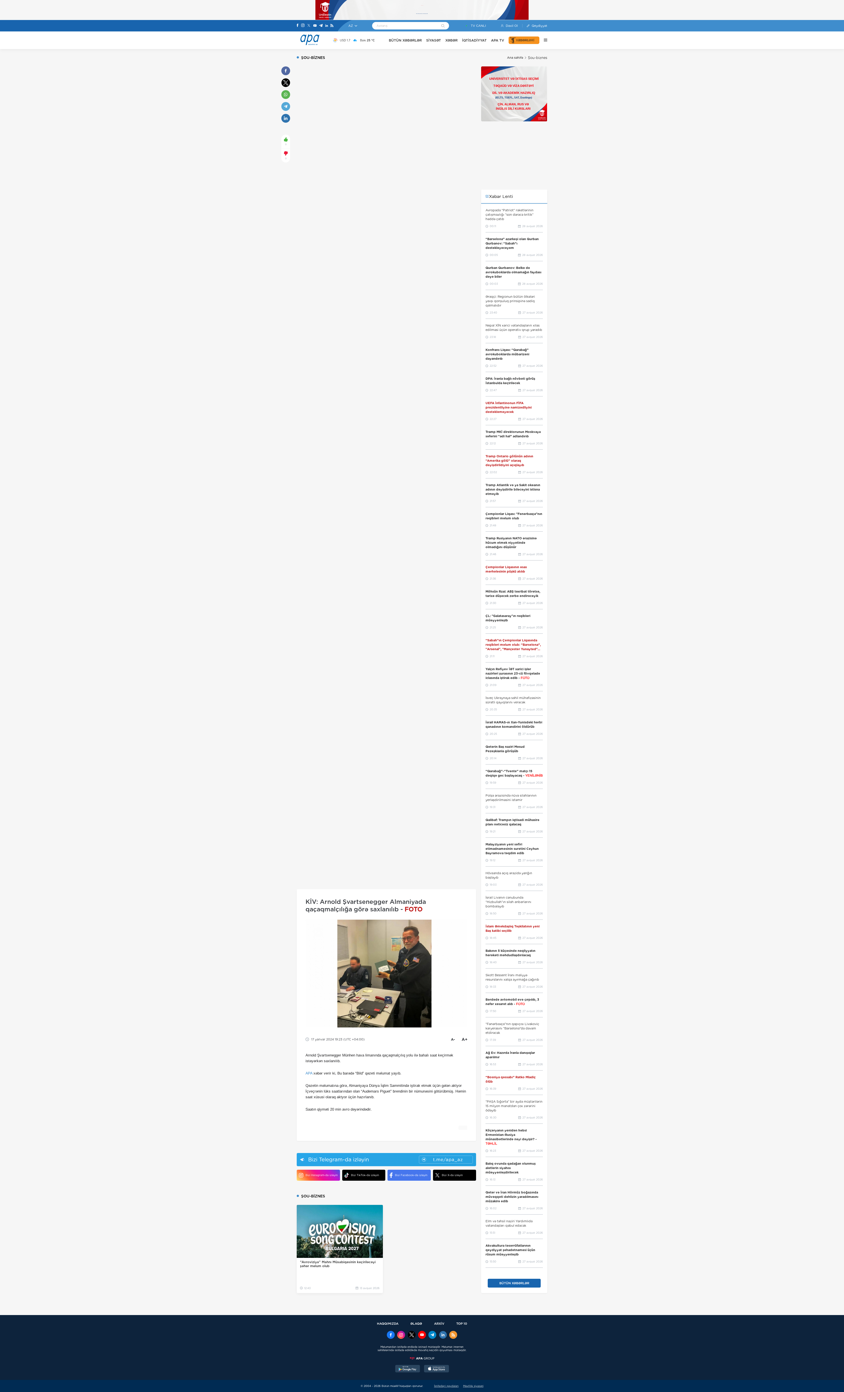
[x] (412, 1335)
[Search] (443, 26)
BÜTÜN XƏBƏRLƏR (405, 40)
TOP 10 (461, 1323)
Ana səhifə (515, 57)
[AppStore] (436, 1369)
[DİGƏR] (543, 40)
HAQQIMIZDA (387, 1323)
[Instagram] (303, 26)
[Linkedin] (326, 26)
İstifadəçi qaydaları (446, 1386)
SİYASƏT (433, 40)
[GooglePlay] (407, 1369)
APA (309, 1073)
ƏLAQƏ (416, 1323)
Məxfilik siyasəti (473, 1386)
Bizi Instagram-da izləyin (322, 1175)
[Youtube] (315, 26)
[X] (309, 26)
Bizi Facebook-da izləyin (411, 1175)
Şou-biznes (537, 58)
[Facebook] (297, 26)
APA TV (497, 40)
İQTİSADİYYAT (474, 40)
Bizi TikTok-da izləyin (365, 1175)
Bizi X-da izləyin (452, 1175)
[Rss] (331, 26)
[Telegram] (321, 26)
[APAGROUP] (422, 1358)
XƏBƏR (451, 40)
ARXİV (439, 1323)
